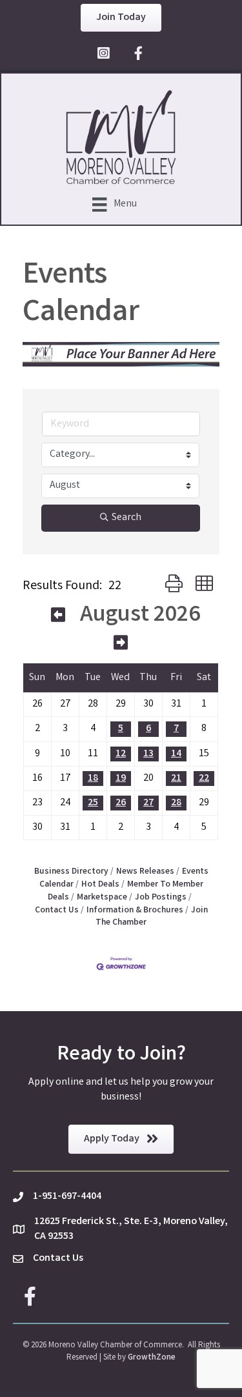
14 (176, 754)
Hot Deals (100, 884)
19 (121, 778)
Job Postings (161, 897)
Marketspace (102, 897)
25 (93, 803)
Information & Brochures (134, 910)
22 (204, 778)
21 (176, 778)
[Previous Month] (58, 617)
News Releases (145, 871)
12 (121, 754)
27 (148, 803)
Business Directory (71, 871)
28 (176, 803)
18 (93, 778)
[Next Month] (120, 645)
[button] (174, 586)
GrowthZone (152, 1358)
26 (121, 803)
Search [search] (126, 517)
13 (148, 754)
